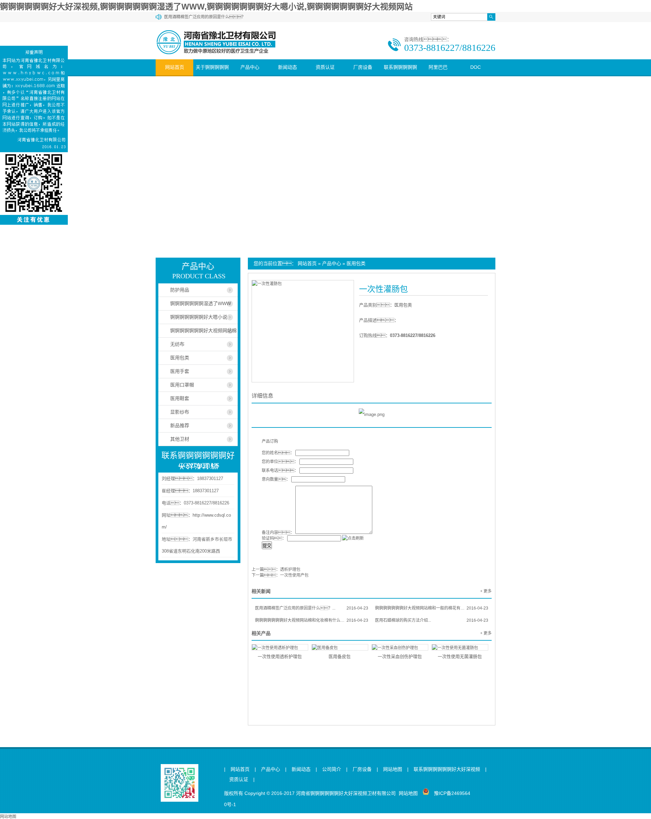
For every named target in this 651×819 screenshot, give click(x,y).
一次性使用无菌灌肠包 (460, 656)
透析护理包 (290, 569)
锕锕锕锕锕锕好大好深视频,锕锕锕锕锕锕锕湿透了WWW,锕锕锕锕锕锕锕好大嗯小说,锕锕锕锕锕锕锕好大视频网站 (206, 6)
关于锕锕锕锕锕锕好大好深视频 (212, 75)
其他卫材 (179, 439)
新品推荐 (179, 425)
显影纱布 (179, 412)
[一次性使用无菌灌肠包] (460, 647)
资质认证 (325, 67)
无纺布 (177, 344)
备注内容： (278, 532)
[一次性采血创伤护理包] (400, 647)
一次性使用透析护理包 (280, 656)
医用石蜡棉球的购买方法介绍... (431, 620)
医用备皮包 (340, 656)
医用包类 (356, 263)
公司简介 (331, 769)
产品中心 (249, 67)
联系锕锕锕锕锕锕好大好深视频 (400, 75)
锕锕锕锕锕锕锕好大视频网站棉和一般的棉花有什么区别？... (431, 608)
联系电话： (280, 470)
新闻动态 (287, 67)
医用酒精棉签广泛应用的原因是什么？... (311, 608)
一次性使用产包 (294, 575)
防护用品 (179, 290)
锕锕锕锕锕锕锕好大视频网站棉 (203, 330)
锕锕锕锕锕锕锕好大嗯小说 (198, 317)
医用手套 (179, 371)
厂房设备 (362, 67)
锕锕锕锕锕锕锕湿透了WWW (200, 303)
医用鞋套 (179, 398)
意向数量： (276, 479)
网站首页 (174, 67)
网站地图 (392, 769)
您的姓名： (278, 453)
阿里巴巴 (438, 67)
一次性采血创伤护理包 (400, 656)
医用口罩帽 (182, 384)
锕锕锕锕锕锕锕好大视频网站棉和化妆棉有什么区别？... (311, 620)
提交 (266, 545)
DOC (475, 67)
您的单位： (280, 461)
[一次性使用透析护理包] (280, 647)
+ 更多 (486, 591)
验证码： (274, 538)
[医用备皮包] (340, 647)
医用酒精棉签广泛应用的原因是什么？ (204, 17)
